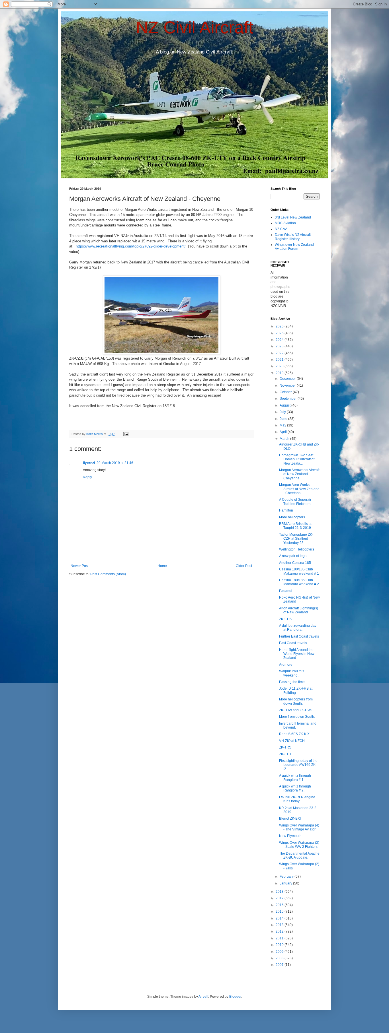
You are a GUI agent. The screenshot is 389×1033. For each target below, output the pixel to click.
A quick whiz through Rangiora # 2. (295, 788)
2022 (280, 353)
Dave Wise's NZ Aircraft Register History (293, 237)
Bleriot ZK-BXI (290, 818)
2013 (280, 925)
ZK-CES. (285, 619)
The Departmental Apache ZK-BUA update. (299, 855)
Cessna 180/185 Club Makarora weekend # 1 (299, 571)
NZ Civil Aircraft (194, 27)
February (287, 877)
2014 (280, 918)
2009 (280, 952)
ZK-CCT (285, 754)
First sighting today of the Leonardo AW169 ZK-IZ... (298, 765)
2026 (280, 326)
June (284, 419)
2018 (280, 892)
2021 (280, 360)
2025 (280, 333)
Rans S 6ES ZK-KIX (294, 734)
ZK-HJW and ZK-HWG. (296, 710)
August (285, 405)
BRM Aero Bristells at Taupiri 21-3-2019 (295, 526)
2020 (280, 366)
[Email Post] (125, 434)
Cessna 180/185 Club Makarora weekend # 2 (299, 582)
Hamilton (286, 510)
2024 (280, 340)
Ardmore (285, 665)
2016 (280, 905)
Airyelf (203, 997)
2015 (280, 912)
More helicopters (292, 517)
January (286, 883)
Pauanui (285, 591)
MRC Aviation (285, 223)
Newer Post (80, 566)
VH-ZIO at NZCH (292, 741)
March (285, 439)
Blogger (235, 997)
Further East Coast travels (299, 636)
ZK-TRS (285, 747)
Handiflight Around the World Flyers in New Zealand (296, 654)
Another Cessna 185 (295, 563)
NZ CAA (281, 229)
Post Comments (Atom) (108, 574)
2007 (280, 965)
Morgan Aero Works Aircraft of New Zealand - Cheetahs (299, 489)
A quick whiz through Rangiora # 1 (295, 778)
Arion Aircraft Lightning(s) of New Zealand (298, 610)
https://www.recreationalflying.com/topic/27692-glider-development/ (131, 246)
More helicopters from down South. (296, 701)
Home (162, 566)
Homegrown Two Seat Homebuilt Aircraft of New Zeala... (296, 459)
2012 (280, 931)
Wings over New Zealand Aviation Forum (294, 247)
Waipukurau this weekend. (291, 673)
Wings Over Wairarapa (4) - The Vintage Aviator (299, 827)
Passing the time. (292, 682)
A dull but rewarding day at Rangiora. (297, 628)
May (283, 425)
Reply (87, 477)
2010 (280, 945)
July (283, 412)
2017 (280, 898)
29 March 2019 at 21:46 (115, 463)
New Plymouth (290, 836)
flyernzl (89, 463)
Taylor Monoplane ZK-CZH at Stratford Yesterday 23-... (296, 539)
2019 (280, 373)
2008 (280, 958)
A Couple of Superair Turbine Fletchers (295, 502)
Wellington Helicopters (296, 549)
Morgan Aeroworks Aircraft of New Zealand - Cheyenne (299, 474)
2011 (280, 938)
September (289, 399)
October (286, 392)
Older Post (244, 566)
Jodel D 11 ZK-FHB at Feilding (295, 690)
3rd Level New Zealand (293, 217)
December (288, 379)
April (284, 432)
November (288, 385)
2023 (280, 346)
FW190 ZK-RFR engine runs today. (297, 799)
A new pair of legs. (293, 556)
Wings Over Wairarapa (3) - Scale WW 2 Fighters (299, 845)
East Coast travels (293, 643)
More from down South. (297, 717)
